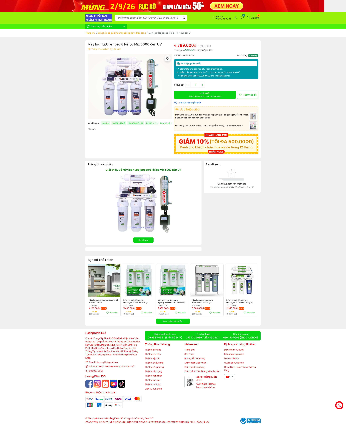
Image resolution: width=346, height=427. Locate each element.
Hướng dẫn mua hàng (194, 358)
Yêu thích (113, 312)
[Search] (184, 18)
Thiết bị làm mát (152, 380)
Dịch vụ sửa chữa (153, 388)
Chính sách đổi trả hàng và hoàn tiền (201, 371)
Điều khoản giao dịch (234, 354)
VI (230, 376)
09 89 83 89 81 (96, 370)
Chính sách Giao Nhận (195, 362)
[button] (254, 290)
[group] (130, 86)
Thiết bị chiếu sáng (154, 362)
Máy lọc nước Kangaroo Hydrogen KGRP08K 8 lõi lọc (135, 301)
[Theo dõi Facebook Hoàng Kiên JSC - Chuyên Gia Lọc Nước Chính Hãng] (89, 384)
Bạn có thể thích (100, 259)
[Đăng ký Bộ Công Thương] (250, 421)
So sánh (117, 49)
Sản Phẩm (189, 354)
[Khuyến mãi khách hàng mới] (216, 143)
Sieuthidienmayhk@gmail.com (103, 362)
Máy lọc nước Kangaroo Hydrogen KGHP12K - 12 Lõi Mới (171, 301)
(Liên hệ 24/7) (165, 337)
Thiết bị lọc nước (153, 349)
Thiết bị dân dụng (153, 371)
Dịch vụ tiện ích (231, 358)
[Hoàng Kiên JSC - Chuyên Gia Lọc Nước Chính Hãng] (98, 17)
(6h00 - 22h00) (240, 337)
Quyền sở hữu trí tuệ (234, 362)
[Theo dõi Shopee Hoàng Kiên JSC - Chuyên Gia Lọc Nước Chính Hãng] (105, 384)
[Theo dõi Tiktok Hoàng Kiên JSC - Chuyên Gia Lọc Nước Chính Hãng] (121, 384)
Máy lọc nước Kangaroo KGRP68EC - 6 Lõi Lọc (202, 301)
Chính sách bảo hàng (194, 367)
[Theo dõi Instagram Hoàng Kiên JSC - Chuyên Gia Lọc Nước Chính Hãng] (97, 384)
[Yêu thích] (167, 58)
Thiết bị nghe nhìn (153, 375)
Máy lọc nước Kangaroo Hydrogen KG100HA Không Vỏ (239, 301)
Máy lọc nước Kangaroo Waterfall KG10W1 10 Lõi (103, 301)
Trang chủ (90, 32)
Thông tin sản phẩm (100, 49)
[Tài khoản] (235, 17)
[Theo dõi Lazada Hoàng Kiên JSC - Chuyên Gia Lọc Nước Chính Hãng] (113, 384)
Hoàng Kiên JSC (145, 418)
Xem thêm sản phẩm (173, 321)
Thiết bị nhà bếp (153, 354)
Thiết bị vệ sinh (152, 358)
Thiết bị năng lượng (154, 367)
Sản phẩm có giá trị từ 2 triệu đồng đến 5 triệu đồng (122, 32)
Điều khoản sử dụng (234, 349)
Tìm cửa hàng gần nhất (190, 102)
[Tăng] (202, 84)
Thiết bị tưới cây (153, 384)
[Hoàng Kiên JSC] (162, 5)
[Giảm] (187, 84)
